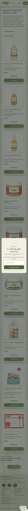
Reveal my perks (14, 267)
